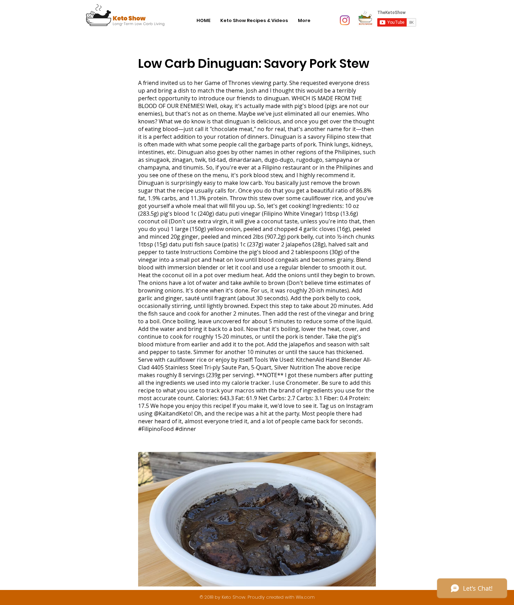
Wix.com (305, 597)
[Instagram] (345, 20)
